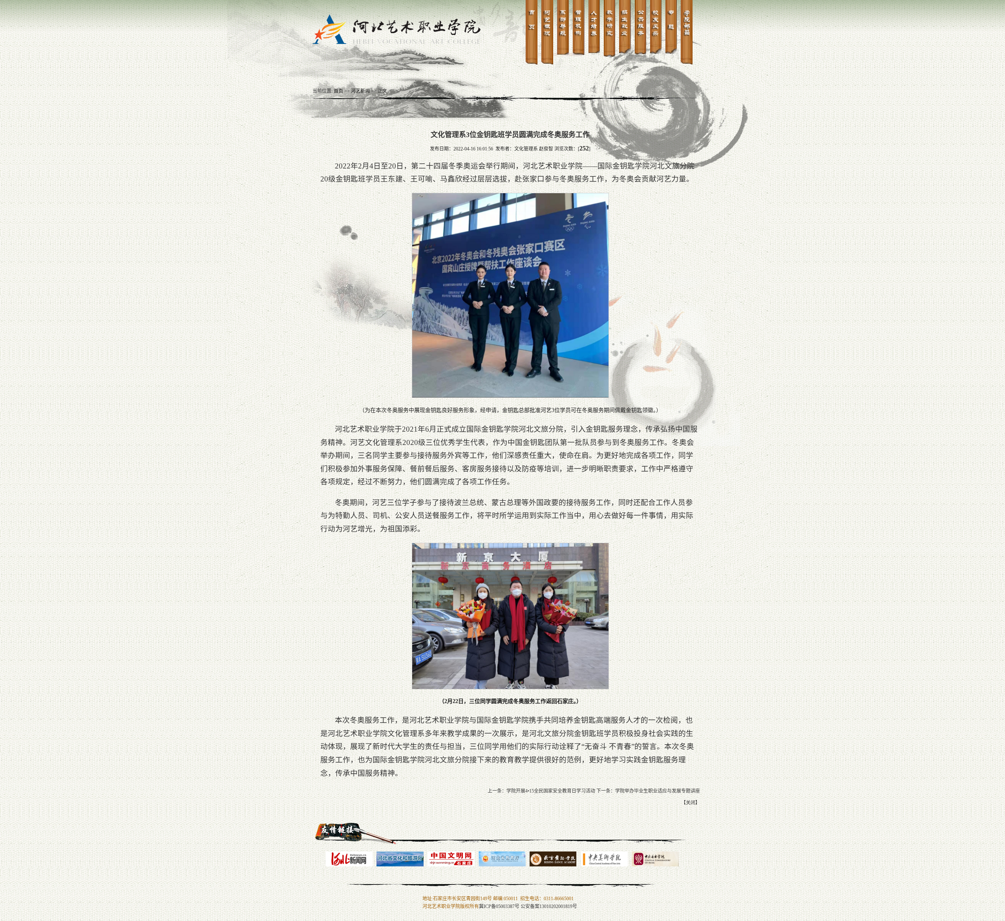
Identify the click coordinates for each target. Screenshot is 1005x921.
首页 (338, 91)
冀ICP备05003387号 (499, 906)
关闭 (690, 803)
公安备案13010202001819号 (549, 906)
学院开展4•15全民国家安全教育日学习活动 (550, 791)
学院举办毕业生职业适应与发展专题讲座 (657, 791)
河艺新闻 (360, 91)
